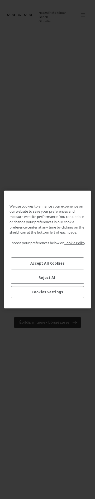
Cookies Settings (47, 292)
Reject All (48, 277)
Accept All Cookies (47, 263)
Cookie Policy (74, 242)
